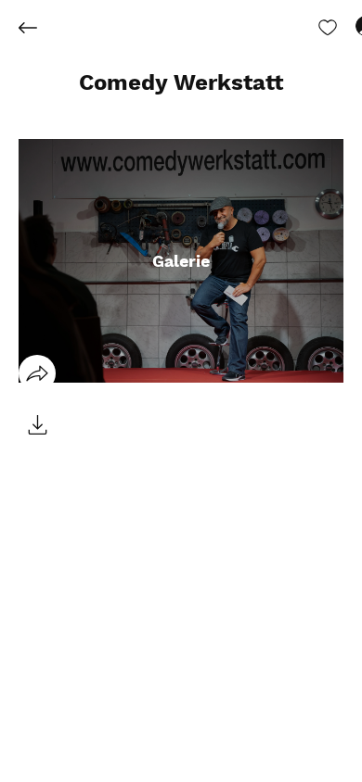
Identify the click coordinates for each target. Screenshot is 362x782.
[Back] (42, 28)
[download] (37, 425)
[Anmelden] (349, 26)
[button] (181, 83)
